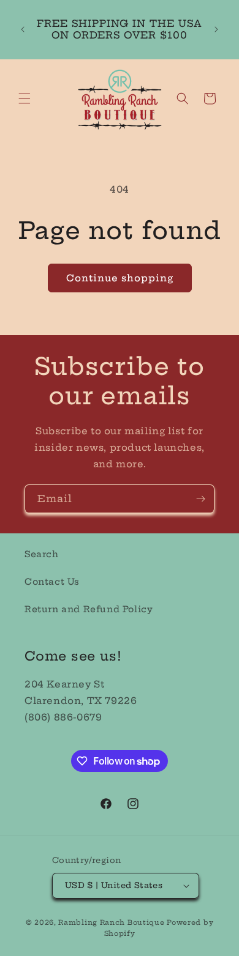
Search (42, 554)
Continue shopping (119, 278)
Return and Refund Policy (89, 609)
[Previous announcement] (22, 29)
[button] (24, 98)
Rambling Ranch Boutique (111, 922)
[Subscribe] (200, 498)
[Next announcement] (216, 29)
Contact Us (52, 581)
